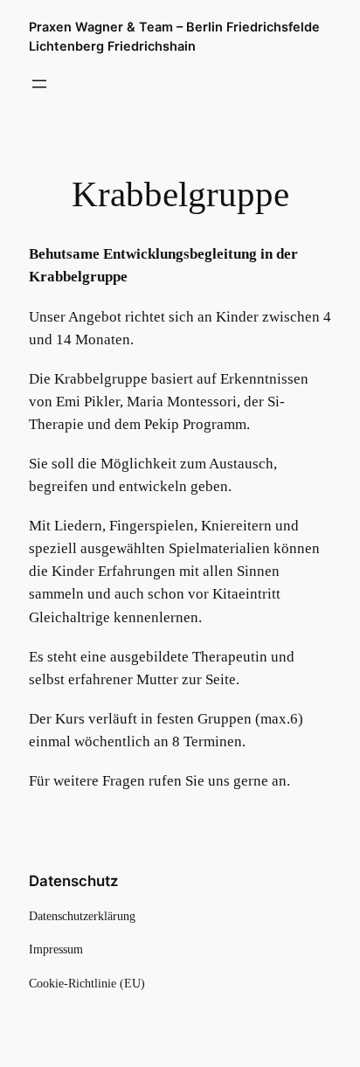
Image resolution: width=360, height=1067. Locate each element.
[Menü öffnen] (39, 83)
